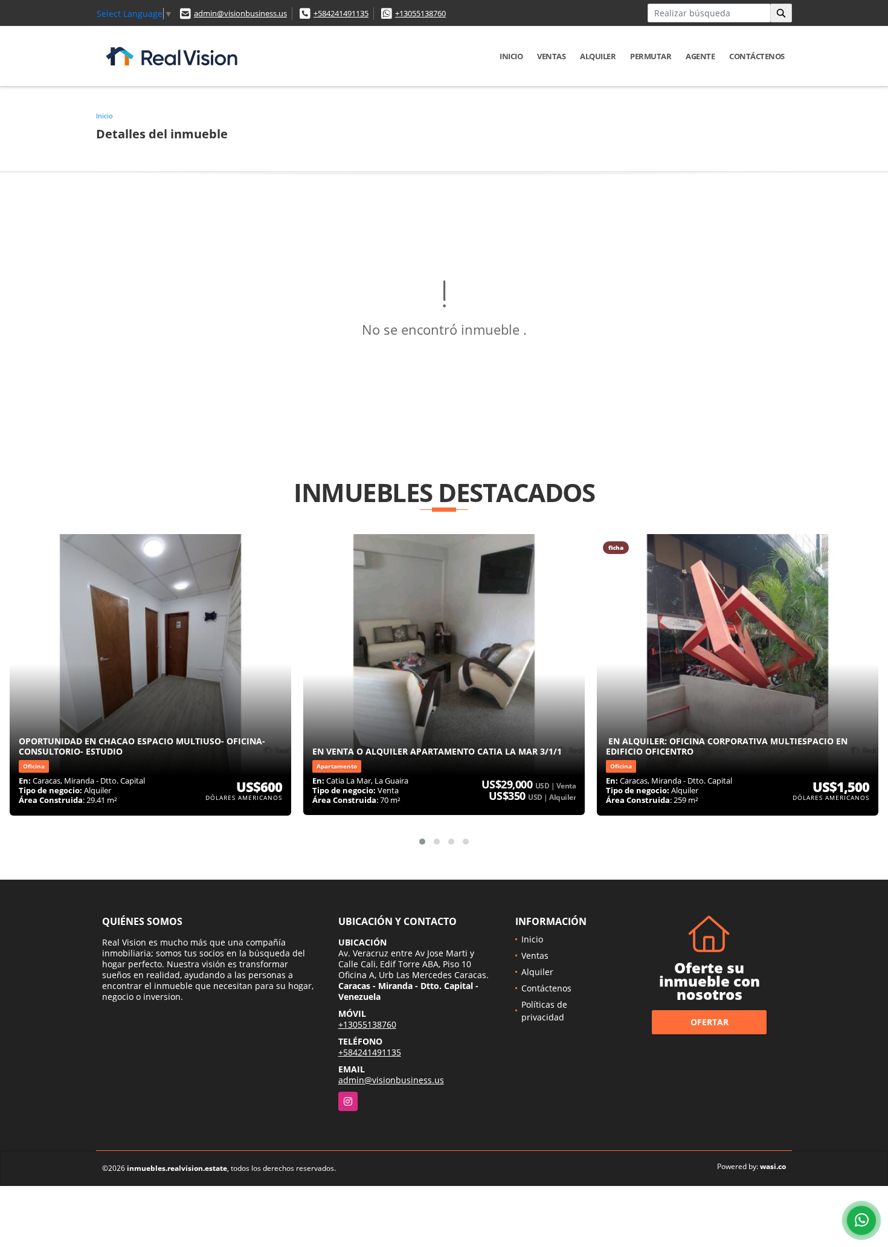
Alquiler (598, 56)
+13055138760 (420, 13)
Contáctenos (757, 56)
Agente (700, 56)
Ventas (551, 56)
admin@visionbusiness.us (240, 13)
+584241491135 (341, 13)
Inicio (511, 56)
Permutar (650, 56)
